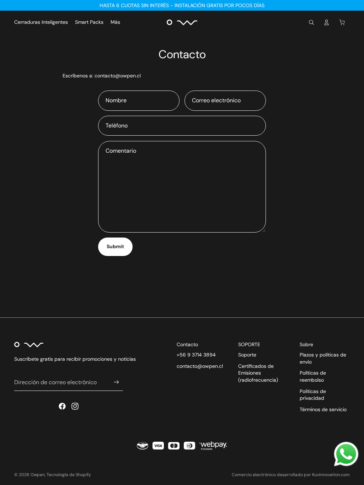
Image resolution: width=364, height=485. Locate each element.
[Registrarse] (116, 382)
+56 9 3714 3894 (196, 355)
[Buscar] (311, 22)
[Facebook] (62, 406)
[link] (346, 454)
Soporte (247, 355)
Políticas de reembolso (313, 376)
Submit (115, 246)
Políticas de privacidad (313, 395)
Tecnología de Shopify (69, 475)
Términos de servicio (323, 409)
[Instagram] (75, 406)
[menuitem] (115, 22)
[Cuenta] (326, 22)
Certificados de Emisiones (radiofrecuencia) (258, 373)
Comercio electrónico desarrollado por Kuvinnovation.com (291, 475)
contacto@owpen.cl (200, 366)
